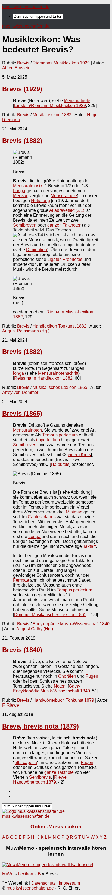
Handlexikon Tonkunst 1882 (59, 326)
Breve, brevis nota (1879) (40, 726)
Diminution (36, 249)
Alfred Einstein (16, 68)
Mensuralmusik (27, 185)
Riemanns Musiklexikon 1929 (61, 63)
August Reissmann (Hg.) (25, 331)
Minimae (74, 512)
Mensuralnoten (27, 430)
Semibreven (24, 225)
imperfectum (48, 440)
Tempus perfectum (60, 435)
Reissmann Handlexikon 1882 (43, 378)
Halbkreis (60, 464)
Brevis (23, 63)
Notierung (40, 200)
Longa (19, 190)
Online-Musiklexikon (56, 826)
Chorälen (67, 676)
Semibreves (24, 444)
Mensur (20, 195)
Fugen (92, 676)
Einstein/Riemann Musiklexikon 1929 (50, 105)
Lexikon (25, 874)
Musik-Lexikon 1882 (52, 114)
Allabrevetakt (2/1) (66, 210)
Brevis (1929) (22, 89)
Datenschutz (43, 883)
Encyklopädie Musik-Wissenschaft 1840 (71, 624)
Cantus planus (42, 517)
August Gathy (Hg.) (34, 628)
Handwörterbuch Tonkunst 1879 (63, 700)
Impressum (69, 883)
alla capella (26, 762)
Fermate (21, 580)
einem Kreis (79, 454)
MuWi (7, 874)
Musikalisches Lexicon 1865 (60, 387)
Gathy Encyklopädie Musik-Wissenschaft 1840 (51, 688)
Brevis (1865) (22, 413)
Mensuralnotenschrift (58, 373)
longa (18, 373)
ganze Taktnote (59, 772)
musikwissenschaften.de (25, 6)
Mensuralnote (77, 100)
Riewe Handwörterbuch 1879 (40, 779)
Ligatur (53, 259)
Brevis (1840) (22, 649)
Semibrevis (40, 777)
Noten (60, 686)
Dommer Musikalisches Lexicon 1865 (50, 614)
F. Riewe (10, 705)
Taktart (89, 546)
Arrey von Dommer (20, 392)
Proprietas (72, 259)
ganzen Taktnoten (64, 225)
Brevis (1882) (22, 140)
